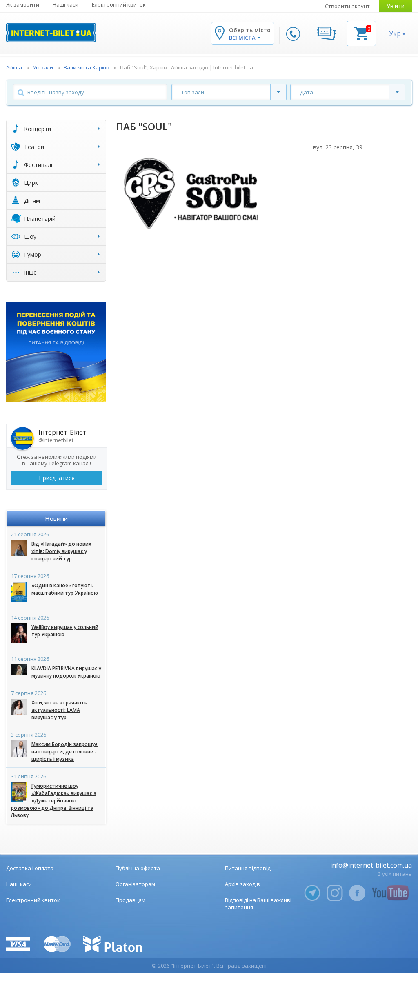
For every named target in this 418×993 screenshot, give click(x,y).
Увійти (396, 6)
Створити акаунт (347, 6)
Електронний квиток (119, 4)
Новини (56, 518)
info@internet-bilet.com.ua (371, 865)
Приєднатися (57, 478)
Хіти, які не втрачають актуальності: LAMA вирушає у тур (59, 710)
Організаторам (135, 884)
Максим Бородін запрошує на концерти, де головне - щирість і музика (64, 751)
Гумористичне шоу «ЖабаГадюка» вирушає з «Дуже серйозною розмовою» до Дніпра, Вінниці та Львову (53, 800)
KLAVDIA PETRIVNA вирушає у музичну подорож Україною (66, 672)
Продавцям (130, 900)
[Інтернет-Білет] (51, 32)
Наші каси (65, 4)
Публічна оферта (138, 868)
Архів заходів (242, 884)
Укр (395, 33)
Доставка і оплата (29, 868)
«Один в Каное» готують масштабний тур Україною (64, 589)
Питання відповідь (249, 868)
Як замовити (22, 4)
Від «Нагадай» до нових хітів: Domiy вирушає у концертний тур (61, 551)
